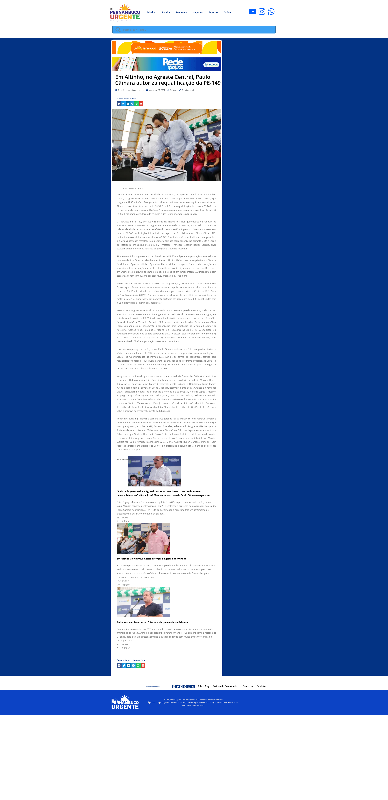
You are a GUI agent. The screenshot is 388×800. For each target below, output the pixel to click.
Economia (181, 12)
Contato (261, 686)
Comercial (247, 686)
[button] (119, 103)
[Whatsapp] (271, 11)
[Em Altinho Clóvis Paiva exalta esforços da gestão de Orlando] (143, 538)
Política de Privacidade (225, 686)
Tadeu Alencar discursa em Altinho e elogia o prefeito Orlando (152, 621)
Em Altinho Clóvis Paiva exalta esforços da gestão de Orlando (151, 558)
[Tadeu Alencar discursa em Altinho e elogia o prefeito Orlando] (143, 601)
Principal (151, 12)
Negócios (198, 12)
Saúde (227, 12)
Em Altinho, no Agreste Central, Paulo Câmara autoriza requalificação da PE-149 (168, 79)
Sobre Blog (203, 686)
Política (166, 12)
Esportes (213, 12)
